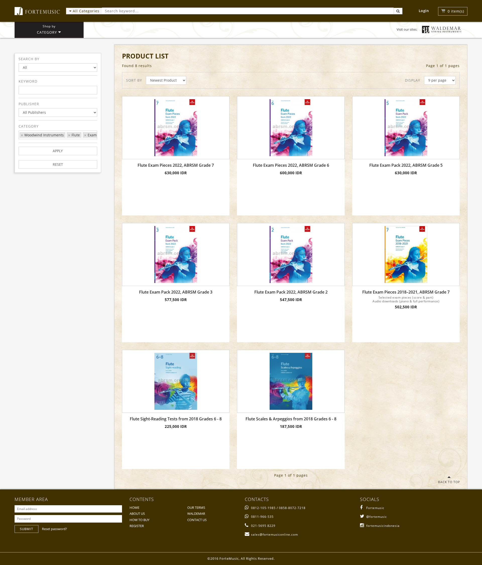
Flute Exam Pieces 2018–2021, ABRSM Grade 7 (406, 292)
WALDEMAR (196, 513)
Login (424, 10)
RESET (58, 164)
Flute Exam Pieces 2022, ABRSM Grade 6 (291, 165)
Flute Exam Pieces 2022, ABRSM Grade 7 (176, 165)
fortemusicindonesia (383, 526)
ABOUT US (137, 513)
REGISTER (137, 526)
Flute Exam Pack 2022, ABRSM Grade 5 (406, 165)
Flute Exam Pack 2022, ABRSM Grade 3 (175, 292)
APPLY (58, 150)
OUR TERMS (196, 507)
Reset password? (54, 529)
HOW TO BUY (139, 520)
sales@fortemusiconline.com (274, 534)
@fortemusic (376, 517)
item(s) (456, 11)
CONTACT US (197, 520)
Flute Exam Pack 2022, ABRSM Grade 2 (291, 292)
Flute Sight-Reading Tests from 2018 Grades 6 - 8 (176, 419)
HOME (134, 507)
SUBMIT (26, 529)
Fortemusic (375, 508)
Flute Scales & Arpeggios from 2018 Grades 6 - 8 (291, 419)
